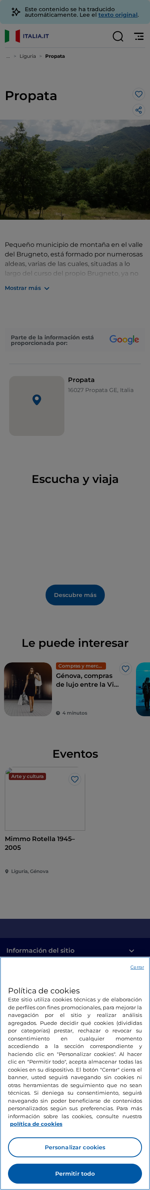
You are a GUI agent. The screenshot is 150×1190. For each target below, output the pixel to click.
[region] (75, 1073)
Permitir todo (75, 1173)
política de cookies (36, 1124)
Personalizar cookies (75, 1147)
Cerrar (137, 967)
